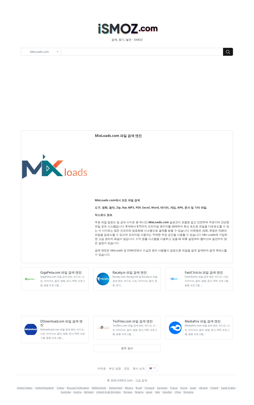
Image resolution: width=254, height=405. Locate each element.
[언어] (152, 368)
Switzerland (115, 388)
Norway (127, 392)
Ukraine (203, 388)
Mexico (129, 388)
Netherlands (99, 388)
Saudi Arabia (228, 388)
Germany (162, 388)
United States (25, 388)
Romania (188, 392)
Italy (157, 392)
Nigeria (139, 392)
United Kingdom (44, 388)
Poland (214, 388)
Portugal (149, 388)
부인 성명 (115, 368)
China (178, 392)
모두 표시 (127, 348)
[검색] (228, 52)
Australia (66, 392)
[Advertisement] (127, 93)
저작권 (101, 368)
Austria (77, 392)
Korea (183, 388)
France (174, 388)
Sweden (167, 392)
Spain (193, 388)
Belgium (89, 392)
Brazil (139, 388)
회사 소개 (139, 368)
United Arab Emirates (108, 392)
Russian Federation (78, 388)
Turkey (60, 388)
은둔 (127, 368)
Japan (149, 392)
